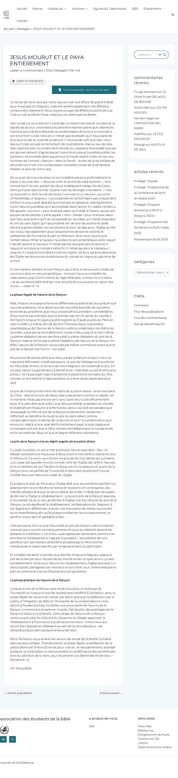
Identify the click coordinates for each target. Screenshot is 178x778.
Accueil (22, 8)
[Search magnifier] (164, 54)
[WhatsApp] (12, 739)
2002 (49, 70)
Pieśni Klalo (145, 726)
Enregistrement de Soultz (153, 734)
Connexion (141, 305)
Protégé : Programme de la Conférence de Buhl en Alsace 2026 (151, 193)
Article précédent (18, 693)
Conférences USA (148, 738)
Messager (60, 70)
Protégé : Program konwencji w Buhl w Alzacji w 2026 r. (148, 210)
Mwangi (139, 144)
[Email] (3, 739)
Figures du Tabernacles (109, 8)
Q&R (135, 8)
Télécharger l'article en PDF (86, 90)
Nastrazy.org (145, 730)
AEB (91, 726)
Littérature (55, 8)
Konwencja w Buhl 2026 (151, 239)
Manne (37, 8)
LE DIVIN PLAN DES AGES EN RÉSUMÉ (150, 97)
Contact (22, 21)
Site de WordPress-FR (149, 324)
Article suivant (111, 693)
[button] (64, 8)
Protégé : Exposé (146, 181)
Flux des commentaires (150, 318)
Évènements (152, 8)
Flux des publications (149, 311)
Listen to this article (29, 81)
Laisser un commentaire (26, 70)
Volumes (78, 8)
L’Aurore (143, 743)
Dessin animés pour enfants (155, 747)
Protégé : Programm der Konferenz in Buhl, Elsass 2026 (151, 227)
